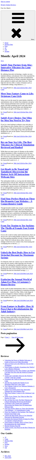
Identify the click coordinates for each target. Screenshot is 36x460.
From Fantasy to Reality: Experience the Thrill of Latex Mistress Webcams (19, 368)
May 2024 (8, 456)
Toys (2, 61)
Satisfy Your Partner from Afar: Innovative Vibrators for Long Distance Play (16, 67)
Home (6, 43)
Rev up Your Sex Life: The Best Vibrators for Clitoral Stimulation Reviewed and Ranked (17, 145)
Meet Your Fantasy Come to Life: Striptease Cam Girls (17, 94)
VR (6, 50)
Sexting (7, 51)
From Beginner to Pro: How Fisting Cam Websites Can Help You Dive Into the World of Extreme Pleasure (20, 372)
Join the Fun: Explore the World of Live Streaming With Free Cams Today (17, 383)
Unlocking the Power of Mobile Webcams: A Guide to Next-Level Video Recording (18, 361)
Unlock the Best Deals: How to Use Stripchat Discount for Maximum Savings (18, 255)
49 (14, 337)
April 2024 (8, 457)
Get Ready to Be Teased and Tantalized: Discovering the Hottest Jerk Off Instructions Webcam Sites (15, 173)
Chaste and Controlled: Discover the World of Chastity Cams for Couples (18, 376)
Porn (6, 46)
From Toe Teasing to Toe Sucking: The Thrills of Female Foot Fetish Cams (17, 228)
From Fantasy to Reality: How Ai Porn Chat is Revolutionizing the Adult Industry (17, 309)
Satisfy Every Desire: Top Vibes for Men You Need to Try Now (16, 119)
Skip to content (5, 1)
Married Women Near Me (12, 426)
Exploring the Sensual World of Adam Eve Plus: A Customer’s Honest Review (16, 282)
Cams (2, 89)
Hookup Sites (9, 44)
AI (5, 48)
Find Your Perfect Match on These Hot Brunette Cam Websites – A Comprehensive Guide (18, 201)
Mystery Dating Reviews (8, 5)
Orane (5, 88)
